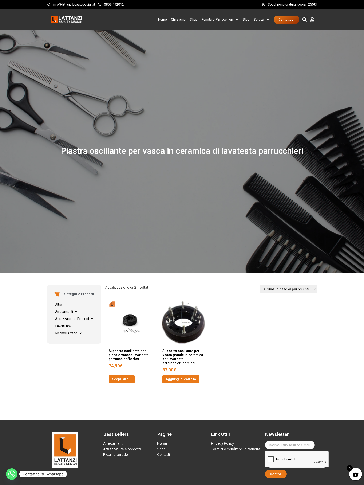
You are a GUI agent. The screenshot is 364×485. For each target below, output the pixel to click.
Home (162, 19)
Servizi (259, 19)
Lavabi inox (63, 326)
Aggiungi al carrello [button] (181, 379)
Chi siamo (178, 19)
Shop (193, 19)
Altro (58, 304)
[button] (304, 19)
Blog (246, 19)
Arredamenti (64, 312)
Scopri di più (121, 379)
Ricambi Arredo (66, 333)
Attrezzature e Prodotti (72, 319)
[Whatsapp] (11, 474)
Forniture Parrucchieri (217, 19)
